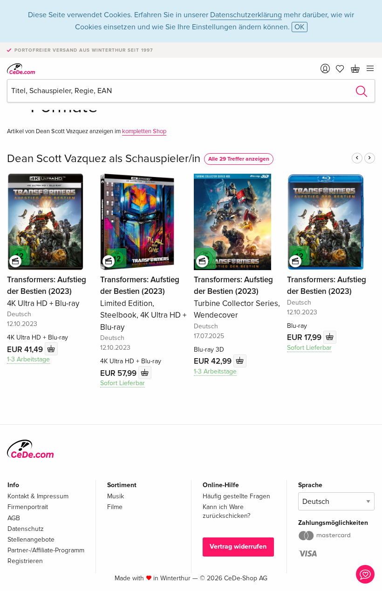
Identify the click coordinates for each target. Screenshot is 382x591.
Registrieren (25, 561)
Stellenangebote (31, 539)
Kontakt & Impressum (37, 496)
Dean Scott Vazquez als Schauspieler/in (103, 158)
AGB (13, 518)
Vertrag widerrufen (238, 546)
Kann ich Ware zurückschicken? (226, 511)
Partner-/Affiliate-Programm (45, 550)
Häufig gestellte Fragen (236, 496)
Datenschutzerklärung (246, 15)
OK (299, 27)
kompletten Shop (144, 131)
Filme (115, 507)
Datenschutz (25, 529)
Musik (115, 496)
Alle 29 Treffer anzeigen (238, 159)
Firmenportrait (27, 507)
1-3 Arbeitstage (28, 359)
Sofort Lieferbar (122, 383)
